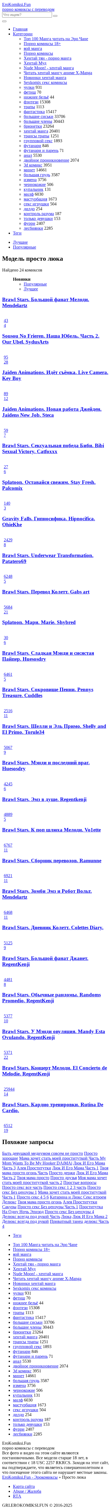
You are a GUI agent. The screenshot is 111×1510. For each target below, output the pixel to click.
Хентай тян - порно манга (47, 58)
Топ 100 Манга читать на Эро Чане (56, 38)
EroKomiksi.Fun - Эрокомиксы (30, 1477)
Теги (17, 233)
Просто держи (62, 1172)
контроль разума (39, 213)
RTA (17, 1496)
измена (30, 179)
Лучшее (31, 289)
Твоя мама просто (33, 1177)
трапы (29, 106)
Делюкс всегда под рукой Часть (31, 1216)
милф (29, 194)
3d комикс (33, 165)
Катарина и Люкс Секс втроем (78, 1197)
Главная (20, 29)
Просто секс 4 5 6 (33, 1197)
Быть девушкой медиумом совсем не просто (42, 1153)
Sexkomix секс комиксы (45, 82)
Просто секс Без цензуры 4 (69, 1211)
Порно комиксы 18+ (42, 43)
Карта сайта (24, 1486)
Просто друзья (63, 1177)
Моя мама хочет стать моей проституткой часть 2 (54, 1180)
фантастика (34, 111)
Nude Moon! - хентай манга (49, 68)
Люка (66, 1216)
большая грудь (37, 174)
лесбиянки (33, 228)
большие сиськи (38, 116)
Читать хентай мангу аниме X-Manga (58, 72)
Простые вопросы (79, 1182)
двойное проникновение (46, 160)
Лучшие (20, 242)
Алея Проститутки (34, 1168)
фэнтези (31, 102)
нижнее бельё (36, 97)
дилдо (29, 208)
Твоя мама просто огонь (40, 1202)
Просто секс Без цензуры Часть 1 (48, 1206)
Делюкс (9, 1202)
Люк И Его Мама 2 (89, 1216)
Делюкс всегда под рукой (25, 1221)
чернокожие (35, 184)
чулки (29, 87)
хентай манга (36, 131)
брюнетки (33, 126)
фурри (29, 223)
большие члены (38, 121)
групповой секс (38, 140)
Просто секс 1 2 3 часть (64, 1187)
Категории (23, 34)
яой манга (33, 48)
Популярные (24, 247)
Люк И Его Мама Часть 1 (75, 1168)
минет (29, 170)
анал (28, 155)
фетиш (30, 92)
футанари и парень (41, 150)
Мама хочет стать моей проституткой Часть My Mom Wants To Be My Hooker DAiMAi (54, 1160)
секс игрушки (36, 204)
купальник (33, 189)
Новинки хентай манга (45, 77)
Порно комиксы (38, 53)
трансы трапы (36, 136)
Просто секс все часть (22, 1187)
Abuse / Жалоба (27, 1491)
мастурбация (35, 199)
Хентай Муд (35, 63)
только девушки (38, 218)
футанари (32, 145)
